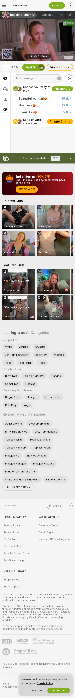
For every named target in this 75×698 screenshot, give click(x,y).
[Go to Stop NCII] (26, 651)
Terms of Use (11, 532)
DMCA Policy (11, 539)
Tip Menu (60, 88)
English (56, 505)
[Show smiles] (59, 78)
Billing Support (12, 586)
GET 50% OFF (26, 189)
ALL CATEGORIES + (18, 487)
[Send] (69, 78)
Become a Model (48, 525)
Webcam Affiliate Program (54, 539)
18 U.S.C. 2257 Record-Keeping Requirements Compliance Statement (36, 665)
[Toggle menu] (4, 5)
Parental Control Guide (17, 553)
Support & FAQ (12, 579)
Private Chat (58, 121)
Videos (47, 15)
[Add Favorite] (6, 67)
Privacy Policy (12, 525)
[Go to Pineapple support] (6, 651)
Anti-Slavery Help (14, 560)
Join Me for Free (37, 56)
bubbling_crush (14, 333)
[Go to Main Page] (23, 5)
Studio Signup (47, 532)
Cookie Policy (45, 683)
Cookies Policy (12, 546)
